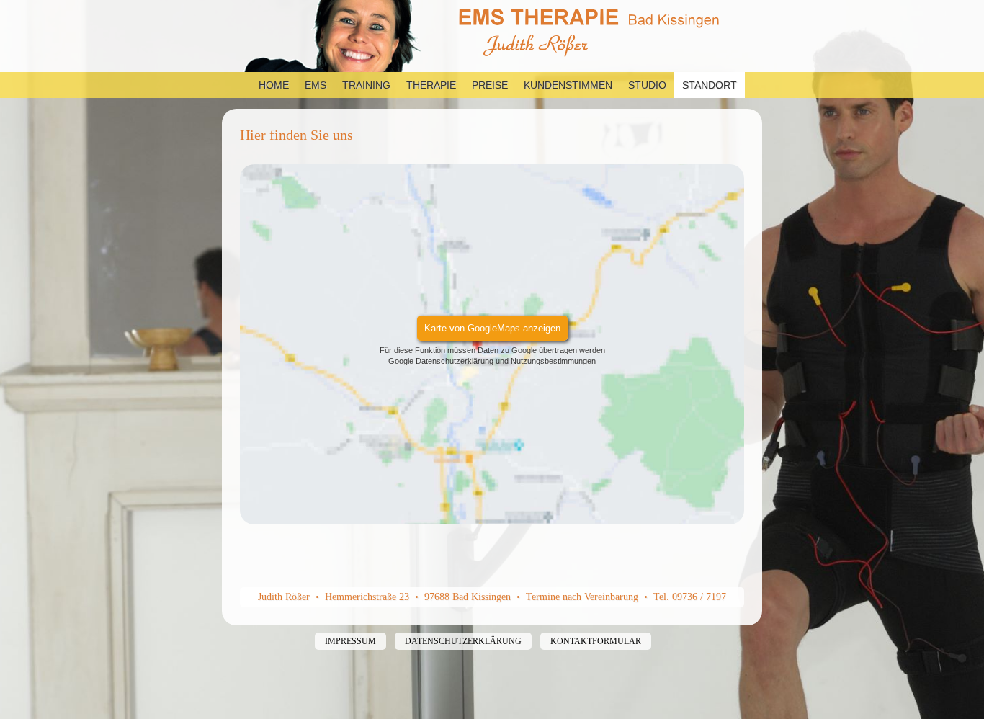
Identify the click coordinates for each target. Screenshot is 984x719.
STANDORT (709, 85)
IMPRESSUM (350, 641)
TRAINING (366, 85)
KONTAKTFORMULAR (596, 641)
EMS (315, 85)
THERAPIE (431, 85)
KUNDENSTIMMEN (568, 85)
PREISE (490, 85)
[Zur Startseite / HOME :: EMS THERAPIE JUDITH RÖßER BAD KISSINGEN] (492, 36)
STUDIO (647, 85)
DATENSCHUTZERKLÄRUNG (463, 641)
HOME (274, 85)
